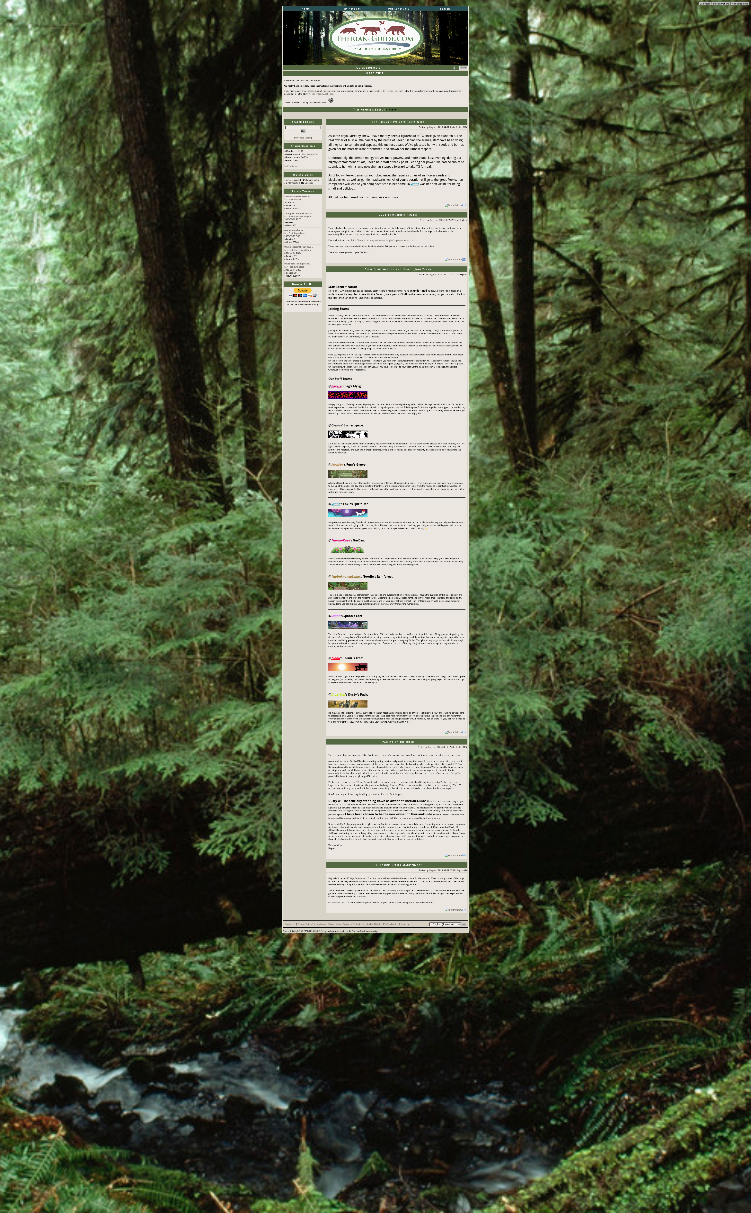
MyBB (297, 931)
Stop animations (721, 3)
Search (445, 8)
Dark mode (705, 3)
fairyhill (297, 199)
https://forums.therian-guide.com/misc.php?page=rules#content (382, 240)
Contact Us (290, 924)
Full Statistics (290, 166)
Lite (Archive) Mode (371, 924)
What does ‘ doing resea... (297, 263)
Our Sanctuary (398, 8)
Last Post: (289, 199)
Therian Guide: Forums (369, 109)
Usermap (405, 924)
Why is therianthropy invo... (298, 246)
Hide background (740, 3)
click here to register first (386, 90)
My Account (352, 8)
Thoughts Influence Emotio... (299, 213)
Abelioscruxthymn (302, 216)
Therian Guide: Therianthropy (312, 924)
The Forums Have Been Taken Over (398, 122)
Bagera (432, 127)
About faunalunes (293, 229)
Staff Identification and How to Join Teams (398, 269)
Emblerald (299, 266)
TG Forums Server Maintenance (398, 865)
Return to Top (334, 924)
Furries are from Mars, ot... (298, 196)
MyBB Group (320, 931)
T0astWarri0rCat (310, 154)
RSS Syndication (390, 924)
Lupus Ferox (299, 233)
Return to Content (351, 924)
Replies (459, 127)
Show (463, 67)
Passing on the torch (398, 742)
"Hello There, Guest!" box (321, 93)
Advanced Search (303, 137)
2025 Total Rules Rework (398, 215)
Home (306, 8)
